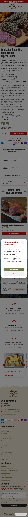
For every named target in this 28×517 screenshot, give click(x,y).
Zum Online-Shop (14, 269)
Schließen (14, 274)
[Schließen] (23, 242)
